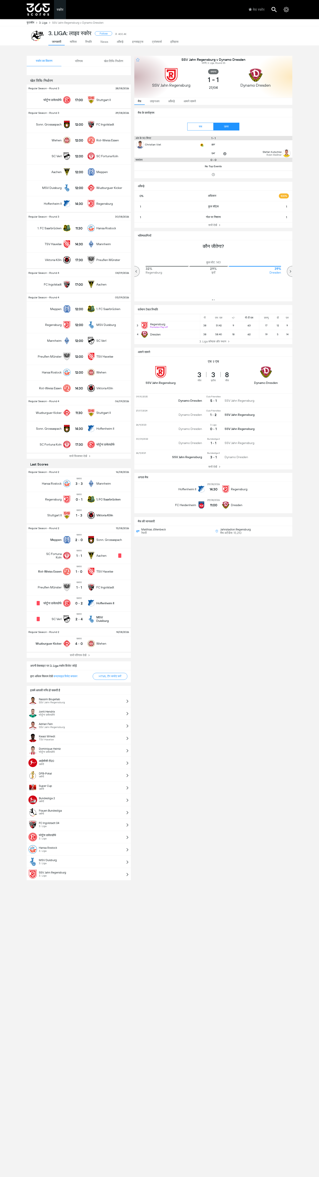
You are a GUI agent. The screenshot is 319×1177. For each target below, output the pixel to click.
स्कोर (60, 10)
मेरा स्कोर (259, 10)
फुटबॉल (30, 22)
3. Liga (43, 22)
